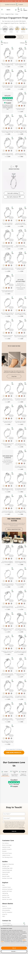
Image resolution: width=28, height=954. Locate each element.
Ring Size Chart (6, 897)
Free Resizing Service (7, 857)
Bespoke (4, 851)
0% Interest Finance (7, 853)
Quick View (11, 57)
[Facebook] (24, 923)
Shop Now (14, 376)
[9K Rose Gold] (9, 60)
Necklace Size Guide (7, 878)
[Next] (27, 29)
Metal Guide (5, 874)
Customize (13, 951)
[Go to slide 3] (20, 80)
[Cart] (21, 9)
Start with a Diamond (12, 197)
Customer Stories (6, 887)
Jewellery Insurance (7, 849)
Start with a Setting (12, 193)
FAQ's (3, 916)
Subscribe (14, 831)
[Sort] (26, 43)
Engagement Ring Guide (8, 864)
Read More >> (23, 23)
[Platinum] (11, 60)
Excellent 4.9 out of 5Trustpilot (14, 4)
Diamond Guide (6, 872)
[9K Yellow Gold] (6, 60)
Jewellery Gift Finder (7, 891)
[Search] (16, 10)
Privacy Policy (12, 944)
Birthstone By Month (7, 889)
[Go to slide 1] (18, 58)
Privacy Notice (22, 827)
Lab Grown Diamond (10, 37)
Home (2, 14)
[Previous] (1, 29)
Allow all (14, 948)
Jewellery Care (5, 895)
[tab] (5, 773)
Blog (3, 885)
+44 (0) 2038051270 (7, 925)
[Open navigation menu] (25, 9)
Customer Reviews (6, 908)
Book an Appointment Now (14, 529)
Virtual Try (4, 914)
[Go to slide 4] (21, 80)
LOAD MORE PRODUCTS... (14, 752)
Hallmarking (5, 893)
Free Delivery (5, 843)
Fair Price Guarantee (7, 912)
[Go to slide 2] (19, 80)
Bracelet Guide (5, 876)
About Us (4, 906)
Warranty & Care (6, 847)
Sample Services (6, 855)
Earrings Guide (5, 866)
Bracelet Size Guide (7, 899)
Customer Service (6, 923)
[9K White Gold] (3, 60)
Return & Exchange (7, 845)
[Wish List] (18, 9)
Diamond (20, 37)
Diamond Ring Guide (7, 870)
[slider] (7, 52)
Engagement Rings (9, 14)
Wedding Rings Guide (7, 868)
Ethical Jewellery (6, 910)
